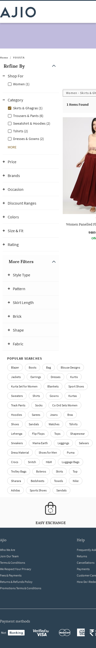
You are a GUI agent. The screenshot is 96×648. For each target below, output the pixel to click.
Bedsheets (37, 481)
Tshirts (73, 424)
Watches (54, 424)
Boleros (41, 471)
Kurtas (72, 396)
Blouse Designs (70, 367)
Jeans (54, 415)
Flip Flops (38, 433)
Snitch (32, 462)
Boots (32, 367)
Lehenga (16, 433)
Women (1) (21, 84)
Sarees (36, 415)
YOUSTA (19, 57)
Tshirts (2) (20, 131)
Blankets (53, 386)
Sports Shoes (38, 490)
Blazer (15, 367)
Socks (38, 405)
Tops (57, 433)
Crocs (14, 462)
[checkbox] (30, 84)
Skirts (59, 471)
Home (4, 57)
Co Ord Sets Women (65, 405)
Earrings (35, 377)
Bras (70, 415)
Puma (70, 452)
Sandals (34, 424)
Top (75, 471)
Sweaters (17, 396)
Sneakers (17, 443)
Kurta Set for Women (24, 386)
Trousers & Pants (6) (28, 115)
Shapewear (77, 433)
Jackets (16, 377)
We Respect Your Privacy (15, 569)
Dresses (55, 377)
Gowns (54, 396)
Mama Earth (40, 443)
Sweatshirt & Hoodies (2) (31, 123)
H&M (49, 462)
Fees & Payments (11, 575)
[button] (31, 66)
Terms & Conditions (12, 562)
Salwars (84, 443)
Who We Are (7, 550)
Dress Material (20, 452)
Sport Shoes (76, 386)
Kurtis (74, 377)
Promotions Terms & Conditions (20, 588)
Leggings (63, 443)
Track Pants (18, 405)
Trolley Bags (18, 471)
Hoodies (16, 415)
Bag (48, 367)
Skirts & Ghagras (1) (27, 108)
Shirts (36, 396)
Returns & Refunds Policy (16, 582)
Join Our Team (9, 556)
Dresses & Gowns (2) (28, 138)
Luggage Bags (70, 462)
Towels (58, 481)
